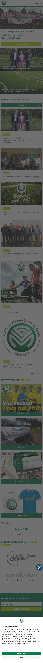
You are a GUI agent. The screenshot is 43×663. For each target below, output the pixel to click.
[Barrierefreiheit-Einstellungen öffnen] (39, 567)
